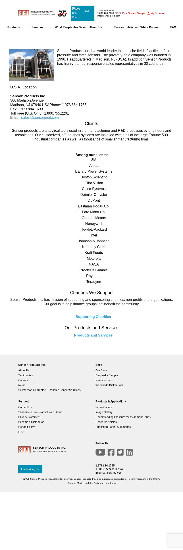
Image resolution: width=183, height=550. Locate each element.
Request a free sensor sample (91, 255)
